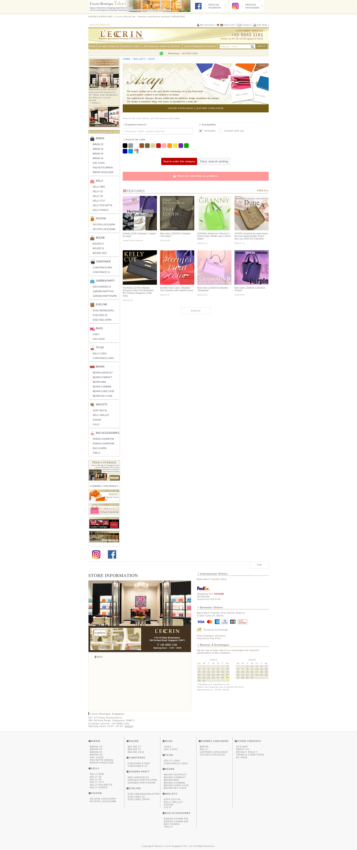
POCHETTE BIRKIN (103, 167)
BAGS (99, 328)
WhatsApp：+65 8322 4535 (183, 53)
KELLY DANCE (100, 210)
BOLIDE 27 (98, 243)
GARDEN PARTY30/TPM (105, 291)
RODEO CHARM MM (103, 443)
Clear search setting (214, 161)
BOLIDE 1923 (100, 253)
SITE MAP (242, 746)
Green (187, 145)
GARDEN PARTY (105, 280)
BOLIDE (100, 237)
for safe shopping (108, 46)
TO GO (100, 347)
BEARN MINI (99, 382)
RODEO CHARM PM (103, 439)
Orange (170, 145)
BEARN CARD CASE (103, 391)
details (96, 103)
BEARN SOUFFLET (103, 372)
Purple (181, 145)
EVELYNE (101, 304)
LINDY (96, 334)
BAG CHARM (99, 448)
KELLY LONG (100, 353)
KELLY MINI (99, 187)
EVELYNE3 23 (100, 315)
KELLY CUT (99, 200)
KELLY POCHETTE (102, 205)
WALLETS (101, 404)
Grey (131, 145)
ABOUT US (242, 749)
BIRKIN (100, 138)
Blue (131, 151)
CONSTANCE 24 (101, 272)
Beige (153, 145)
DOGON (97, 419)
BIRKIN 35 (98, 153)
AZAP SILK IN (100, 410)
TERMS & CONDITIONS (250, 754)
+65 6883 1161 (247, 34)
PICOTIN (101, 218)
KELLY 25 (98, 191)
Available (210, 131)
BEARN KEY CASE (102, 396)
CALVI (96, 424)
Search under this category (179, 161)
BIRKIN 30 (98, 149)
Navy (125, 151)
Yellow (175, 145)
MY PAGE (241, 757)
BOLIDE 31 (98, 248)
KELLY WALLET (101, 415)
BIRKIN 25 (98, 144)
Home (92, 46)
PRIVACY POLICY (247, 752)
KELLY (99, 180)
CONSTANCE (103, 261)
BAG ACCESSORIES (107, 433)
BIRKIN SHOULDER (103, 172)
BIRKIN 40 (98, 158)
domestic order (131, 46)
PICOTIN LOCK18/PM (104, 224)
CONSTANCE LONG (103, 358)
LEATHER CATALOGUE (209, 108)
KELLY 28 (98, 196)
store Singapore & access (200, 46)
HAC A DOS (99, 163)
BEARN (100, 366)
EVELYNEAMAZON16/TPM (106, 310)
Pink (164, 145)
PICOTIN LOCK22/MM (104, 229)
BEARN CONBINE (102, 386)
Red (159, 145)
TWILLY (97, 453)
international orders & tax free (161, 46)
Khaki (148, 145)
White (136, 145)
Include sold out (234, 131)
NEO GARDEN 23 (102, 286)
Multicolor (136, 151)
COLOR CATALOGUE (180, 108)
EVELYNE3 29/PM (102, 320)
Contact (245, 25)
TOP (259, 565)
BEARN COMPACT (102, 377)
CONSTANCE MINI (102, 267)
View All (196, 310)
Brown (142, 145)
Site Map (262, 25)
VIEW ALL (263, 190)
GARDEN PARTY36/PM (105, 296)
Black (125, 145)
